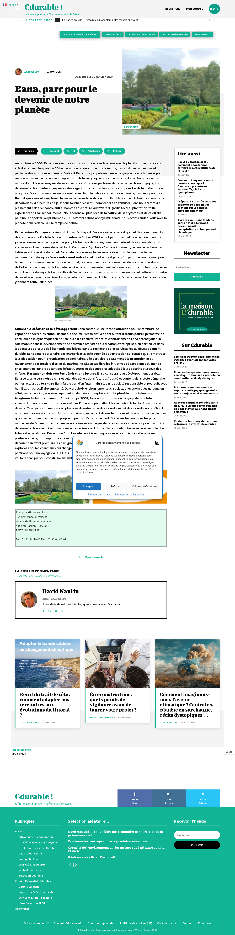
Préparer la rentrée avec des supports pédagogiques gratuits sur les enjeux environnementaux (197, 206)
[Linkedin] (55, 610)
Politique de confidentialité (130, 494)
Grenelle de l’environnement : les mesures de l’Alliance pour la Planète (116, 849)
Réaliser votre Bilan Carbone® (91, 857)
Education (131, 126)
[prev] (209, 20)
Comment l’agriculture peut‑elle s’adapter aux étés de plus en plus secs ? (103, 20)
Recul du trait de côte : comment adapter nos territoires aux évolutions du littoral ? (197, 166)
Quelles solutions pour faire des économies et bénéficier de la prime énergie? (115, 833)
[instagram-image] (14, 774)
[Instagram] (49, 610)
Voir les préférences (144, 486)
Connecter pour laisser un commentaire (39, 575)
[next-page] (75, 865)
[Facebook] (43, 610)
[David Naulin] (19, 71)
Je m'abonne (197, 276)
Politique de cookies (99, 494)
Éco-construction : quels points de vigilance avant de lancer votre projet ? (197, 360)
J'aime (134, 790)
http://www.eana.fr (91, 557)
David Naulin (31, 71)
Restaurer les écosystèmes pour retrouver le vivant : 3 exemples (195, 422)
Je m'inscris (197, 845)
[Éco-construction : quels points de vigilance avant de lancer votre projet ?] (117, 663)
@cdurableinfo (21, 749)
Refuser (115, 486)
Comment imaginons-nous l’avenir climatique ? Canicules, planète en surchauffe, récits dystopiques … (195, 186)
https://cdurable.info (54, 599)
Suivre (229, 751)
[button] (157, 442)
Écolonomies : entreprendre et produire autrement (108, 841)
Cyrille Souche (28, 722)
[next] (215, 20)
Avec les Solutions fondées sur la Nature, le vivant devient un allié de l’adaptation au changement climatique (197, 226)
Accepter (88, 486)
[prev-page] (70, 865)
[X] (61, 610)
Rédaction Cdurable (101, 717)
